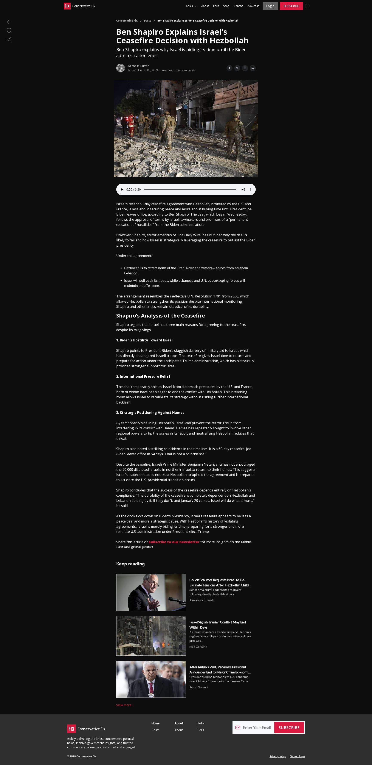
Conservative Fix (127, 20)
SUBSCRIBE (291, 6)
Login (270, 6)
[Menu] (307, 5)
